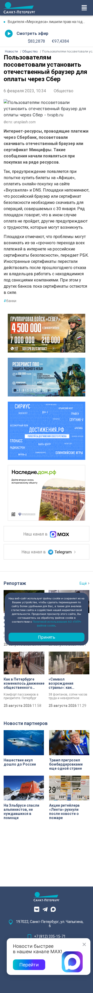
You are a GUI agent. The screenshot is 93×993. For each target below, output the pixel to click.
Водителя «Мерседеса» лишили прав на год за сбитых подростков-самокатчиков (48, 22)
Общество (63, 90)
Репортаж (15, 583)
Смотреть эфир (32, 33)
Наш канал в (36, 534)
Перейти (29, 964)
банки (10, 301)
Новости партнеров (26, 723)
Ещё (83, 583)
